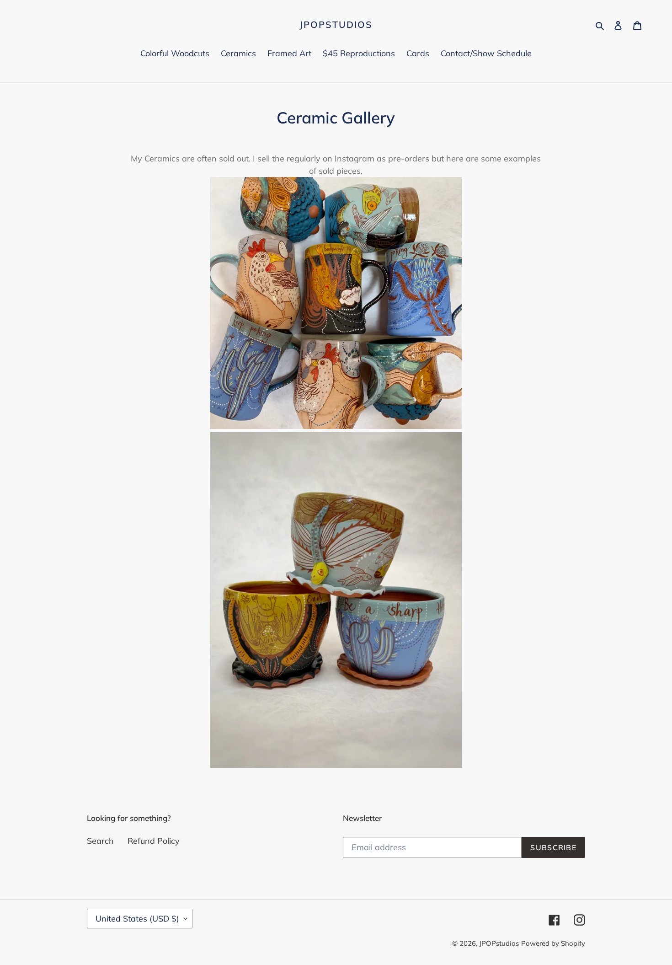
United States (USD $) (137, 918)
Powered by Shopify (553, 943)
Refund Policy (154, 841)
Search (100, 841)
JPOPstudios (336, 24)
